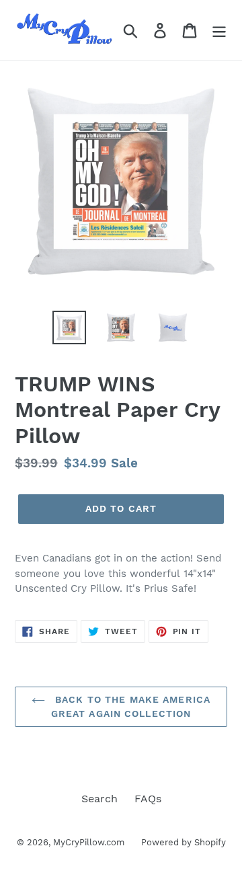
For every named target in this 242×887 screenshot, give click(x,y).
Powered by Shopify (183, 842)
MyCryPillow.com (88, 842)
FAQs (147, 798)
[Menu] (219, 30)
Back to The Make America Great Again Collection (130, 706)
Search (99, 798)
